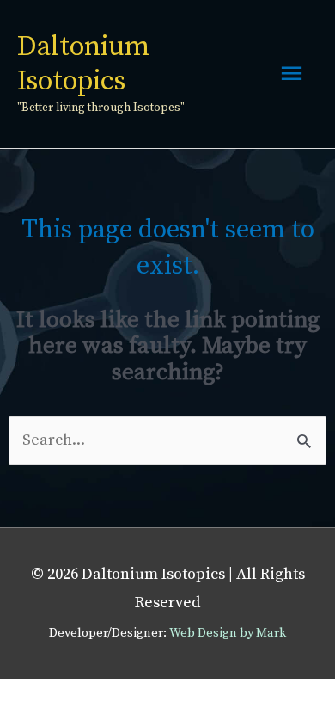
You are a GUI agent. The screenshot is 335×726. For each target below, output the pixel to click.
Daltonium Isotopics (83, 64)
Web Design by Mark (227, 633)
